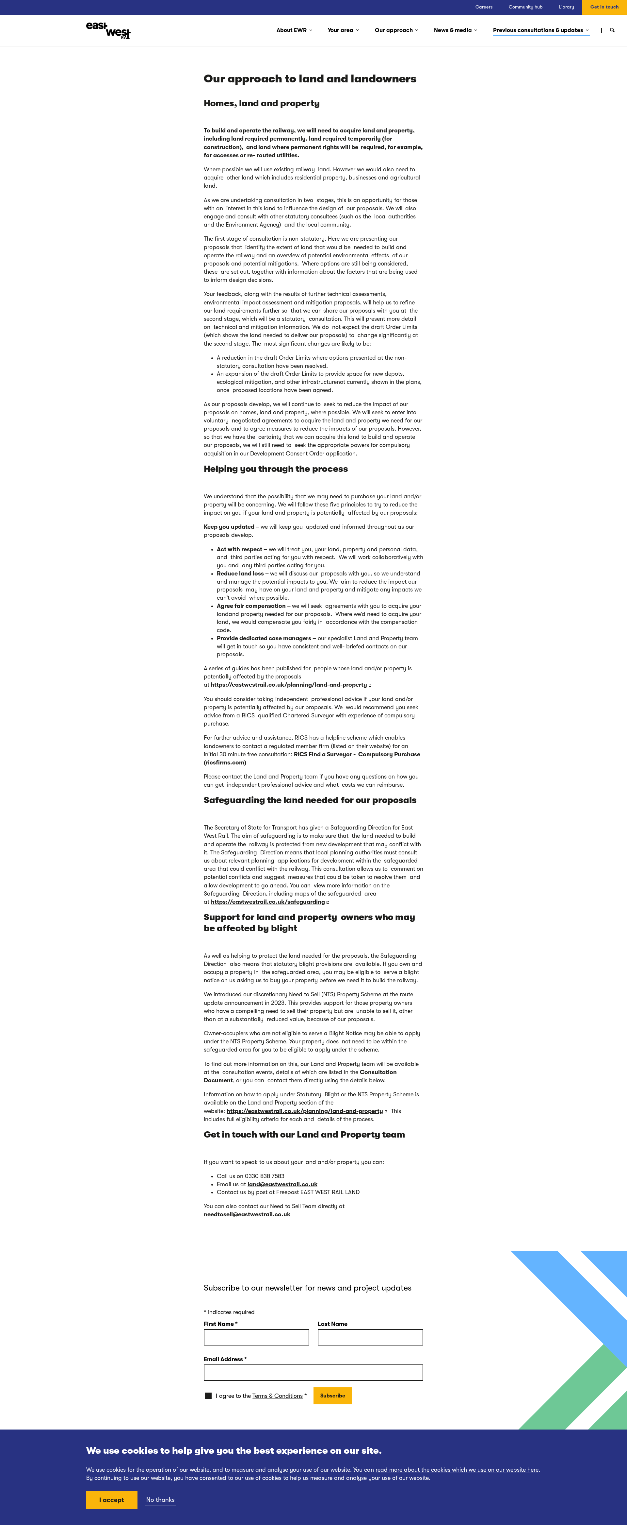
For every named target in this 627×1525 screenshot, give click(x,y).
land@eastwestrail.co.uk (282, 1184)
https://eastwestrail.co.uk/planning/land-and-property (289, 684)
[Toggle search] (612, 30)
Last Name (332, 1324)
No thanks (160, 1499)
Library (566, 7)
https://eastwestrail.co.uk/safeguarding (268, 902)
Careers (483, 7)
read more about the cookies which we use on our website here (457, 1469)
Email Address (225, 1359)
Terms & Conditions (277, 1396)
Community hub (526, 7)
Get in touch (604, 7)
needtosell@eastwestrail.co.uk (247, 1214)
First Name (221, 1324)
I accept (111, 1500)
